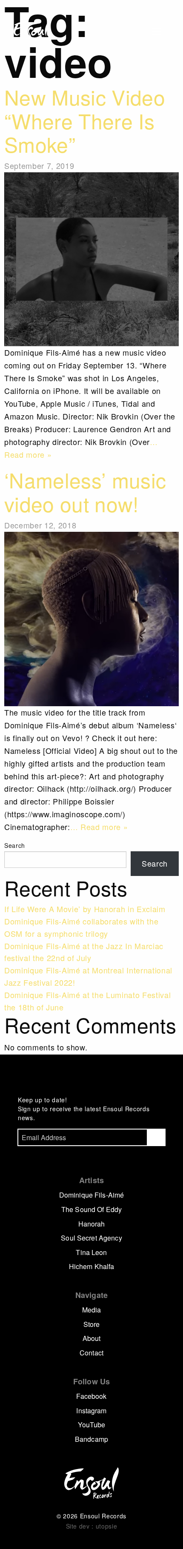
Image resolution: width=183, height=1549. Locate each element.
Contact (91, 1353)
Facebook (91, 1396)
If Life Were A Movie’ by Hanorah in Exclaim (85, 908)
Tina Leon (91, 1252)
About (92, 1338)
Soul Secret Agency (91, 1238)
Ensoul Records (31, 31)
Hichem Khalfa (91, 1266)
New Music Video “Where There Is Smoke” (84, 120)
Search (14, 845)
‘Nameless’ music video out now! (85, 491)
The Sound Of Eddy (91, 1209)
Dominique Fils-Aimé (91, 1195)
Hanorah (91, 1224)
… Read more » (99, 826)
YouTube (92, 1424)
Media (91, 1310)
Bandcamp (91, 1439)
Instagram (91, 1410)
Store (91, 1324)
